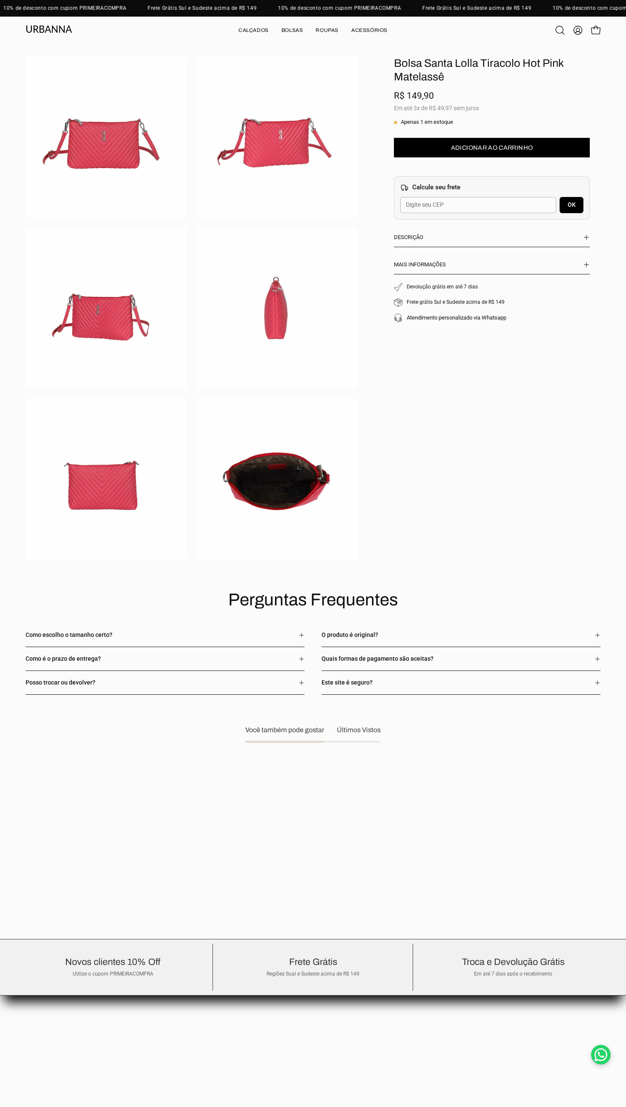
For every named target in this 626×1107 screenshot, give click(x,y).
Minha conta (42, 1026)
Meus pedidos (44, 1013)
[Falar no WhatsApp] (601, 1054)
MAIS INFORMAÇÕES (420, 264)
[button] (253, 30)
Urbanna (49, 30)
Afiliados (37, 1038)
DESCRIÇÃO (408, 237)
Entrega (36, 1000)
